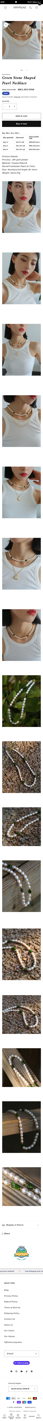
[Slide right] (27, 70)
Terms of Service (12, 1307)
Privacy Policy (11, 1296)
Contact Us (9, 1319)
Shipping (17, 97)
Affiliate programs (13, 1342)
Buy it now (21, 124)
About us (8, 1325)
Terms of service (29, 1411)
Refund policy (30, 1407)
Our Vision (9, 1331)
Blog (6, 1290)
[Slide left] (16, 70)
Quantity (5, 101)
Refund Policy (11, 1302)
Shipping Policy (11, 1313)
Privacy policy (15, 1411)
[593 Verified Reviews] (21, 1261)
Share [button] (7, 1234)
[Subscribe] (36, 1354)
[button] (5, 8)
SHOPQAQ (18, 1407)
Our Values (9, 1336)
